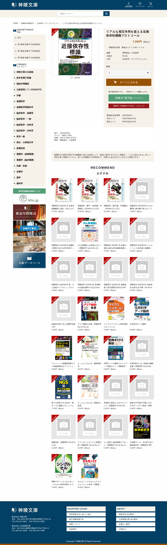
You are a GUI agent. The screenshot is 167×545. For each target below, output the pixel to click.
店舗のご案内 (124, 524)
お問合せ (122, 529)
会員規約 (72, 529)
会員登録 (128, 6)
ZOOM (77, 78)
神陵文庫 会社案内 (126, 514)
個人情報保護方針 (76, 519)
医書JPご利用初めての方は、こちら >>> (128, 106)
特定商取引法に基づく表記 (80, 514)
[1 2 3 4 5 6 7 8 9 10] (128, 72)
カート (150, 6)
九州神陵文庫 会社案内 (128, 519)
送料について (74, 524)
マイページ (140, 6)
